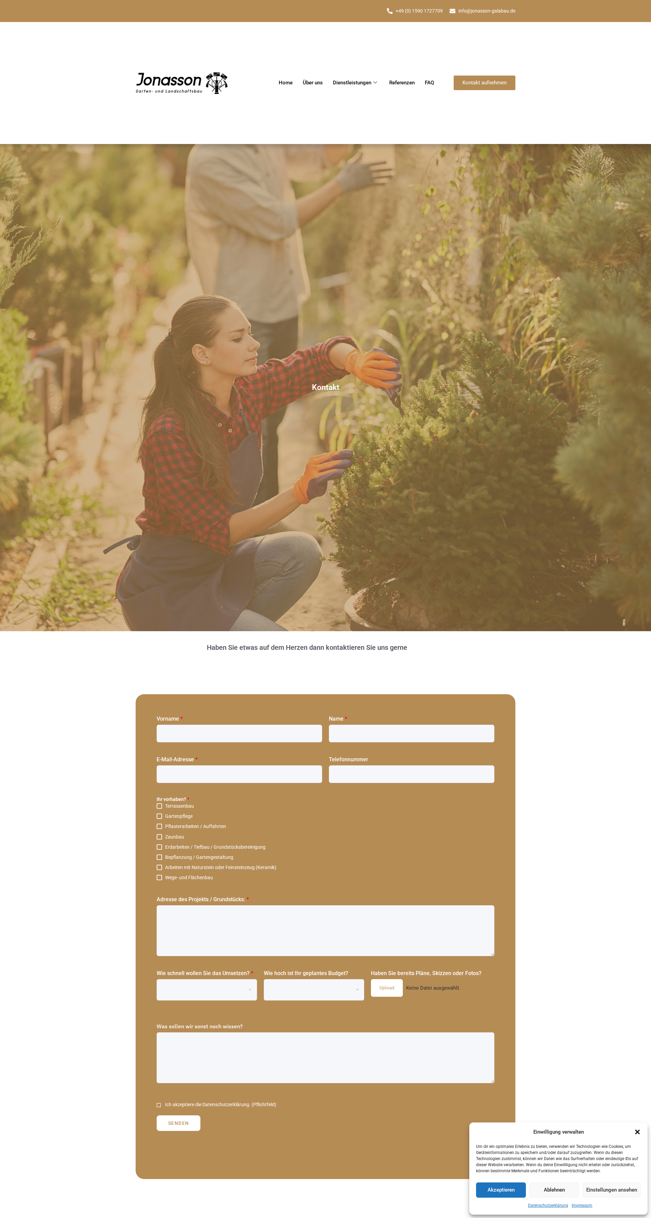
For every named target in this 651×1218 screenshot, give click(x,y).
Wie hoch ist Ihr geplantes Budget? (306, 973)
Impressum (582, 1205)
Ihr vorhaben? (173, 799)
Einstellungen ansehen (611, 1190)
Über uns (313, 83)
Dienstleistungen (352, 83)
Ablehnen (554, 1190)
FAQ (429, 83)
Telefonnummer (348, 759)
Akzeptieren (501, 1190)
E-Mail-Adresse (177, 759)
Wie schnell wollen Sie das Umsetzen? (205, 973)
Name (338, 719)
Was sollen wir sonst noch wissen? (200, 1026)
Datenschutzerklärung (548, 1205)
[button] (637, 1132)
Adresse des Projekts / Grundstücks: (203, 899)
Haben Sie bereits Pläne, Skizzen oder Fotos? (426, 973)
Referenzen (402, 83)
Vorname (170, 719)
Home (286, 83)
